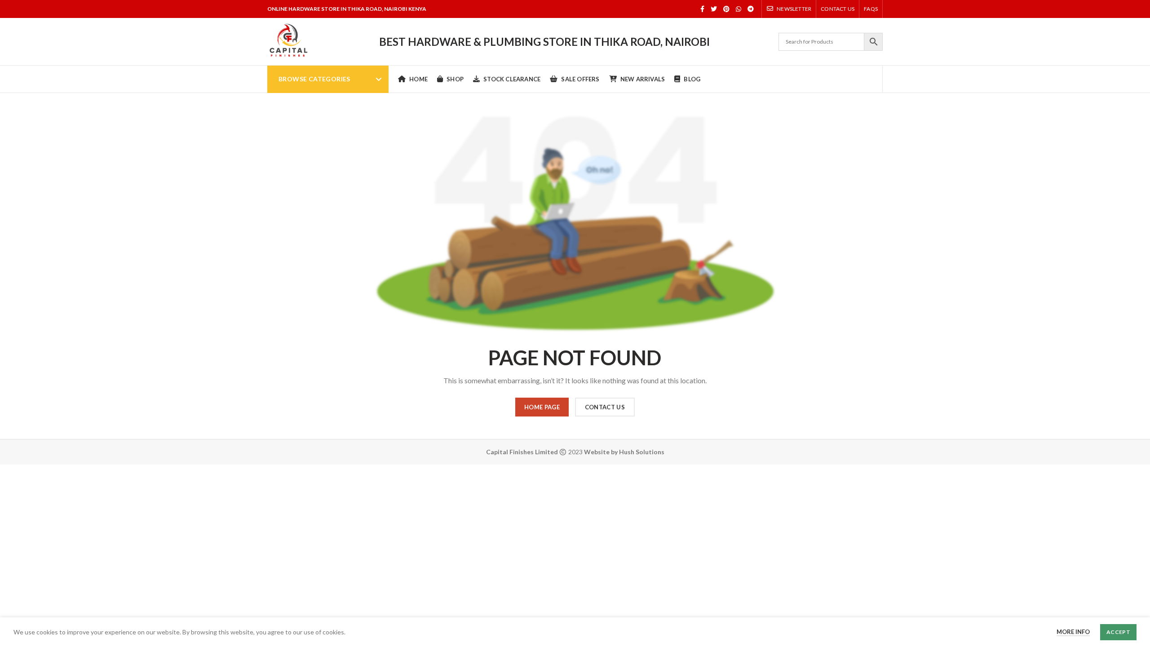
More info (1073, 631)
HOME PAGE (542, 407)
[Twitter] (714, 9)
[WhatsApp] (738, 9)
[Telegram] (750, 9)
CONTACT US (605, 407)
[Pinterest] (726, 9)
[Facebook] (702, 9)
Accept (1118, 632)
